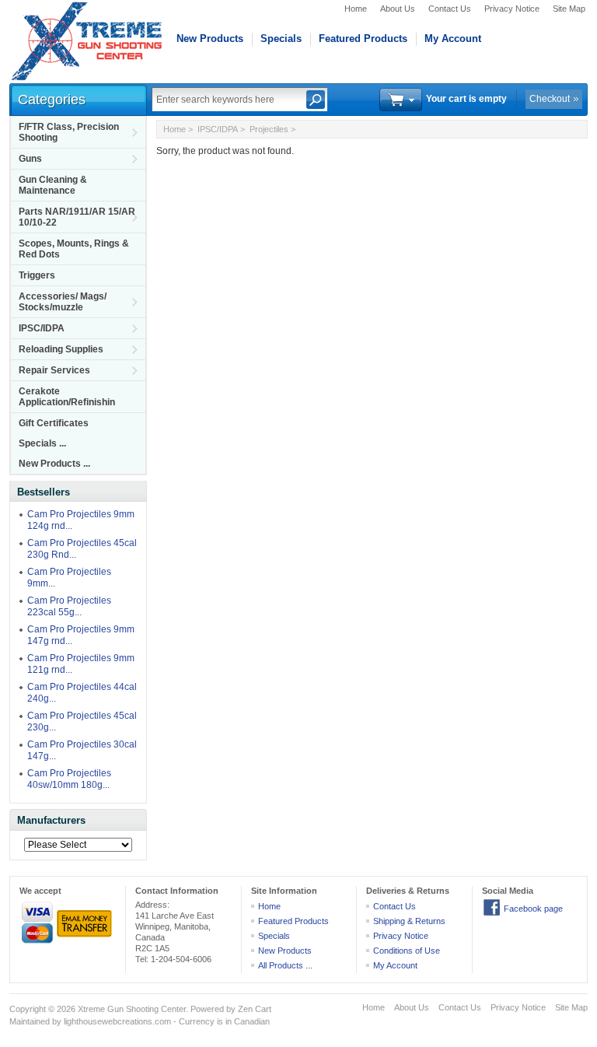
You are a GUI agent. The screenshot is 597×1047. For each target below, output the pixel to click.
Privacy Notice (511, 8)
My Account (452, 38)
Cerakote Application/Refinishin (67, 397)
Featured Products (363, 38)
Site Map (569, 8)
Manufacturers (51, 820)
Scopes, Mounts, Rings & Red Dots (74, 249)
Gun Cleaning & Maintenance (53, 185)
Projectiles (269, 129)
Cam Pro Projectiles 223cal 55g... (69, 606)
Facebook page (533, 908)
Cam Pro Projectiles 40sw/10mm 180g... (69, 779)
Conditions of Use (406, 950)
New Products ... (54, 463)
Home (355, 8)
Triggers (37, 275)
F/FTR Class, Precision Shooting (69, 132)
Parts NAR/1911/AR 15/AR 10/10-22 (77, 217)
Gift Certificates (54, 423)
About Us (397, 8)
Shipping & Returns (409, 921)
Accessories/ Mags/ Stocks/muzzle (62, 302)
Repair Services (54, 370)
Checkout (549, 98)
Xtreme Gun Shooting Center (132, 1009)
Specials (281, 38)
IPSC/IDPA (42, 328)
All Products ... (285, 965)
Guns (30, 158)
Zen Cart (254, 1009)
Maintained (29, 1021)
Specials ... (42, 443)
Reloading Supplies (61, 349)
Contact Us (449, 8)
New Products (209, 38)
